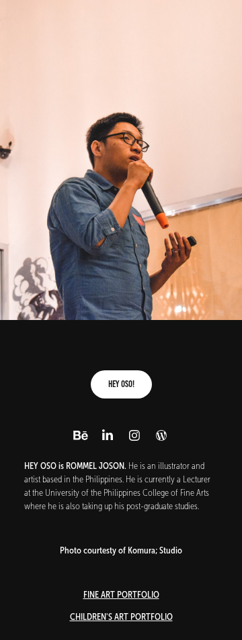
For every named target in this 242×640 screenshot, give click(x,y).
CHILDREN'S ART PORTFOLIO (121, 616)
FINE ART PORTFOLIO (121, 594)
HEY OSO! (121, 384)
